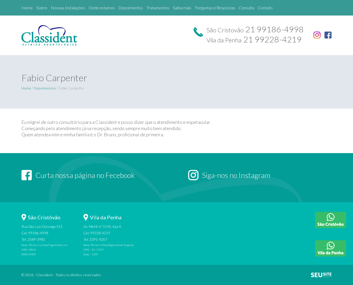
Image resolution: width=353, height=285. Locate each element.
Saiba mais (182, 7)
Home (27, 7)
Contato (265, 7)
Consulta (246, 7)
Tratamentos (158, 7)
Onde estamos (102, 7)
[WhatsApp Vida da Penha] (330, 248)
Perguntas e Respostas (215, 7)
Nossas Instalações (68, 7)
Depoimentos (45, 88)
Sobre (41, 7)
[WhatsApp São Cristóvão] (330, 220)
